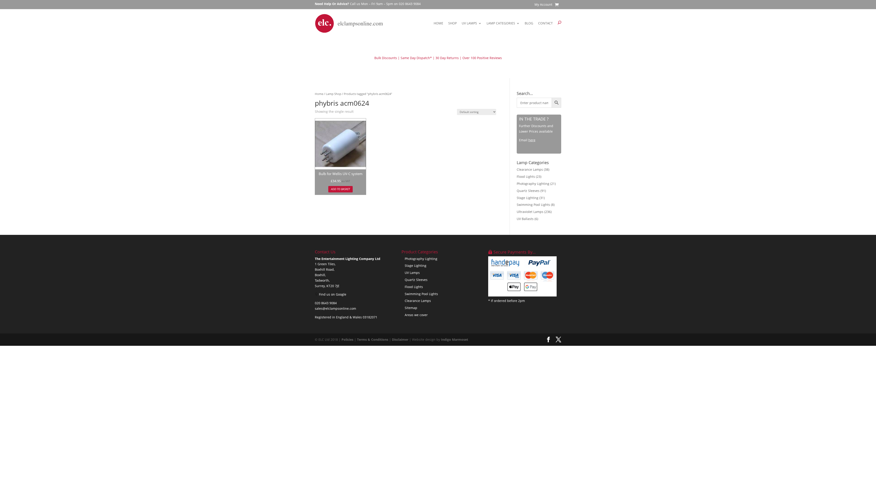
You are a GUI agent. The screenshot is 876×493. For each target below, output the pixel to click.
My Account (543, 5)
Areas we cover (416, 315)
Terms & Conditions (372, 339)
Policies (347, 339)
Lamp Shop (333, 94)
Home (438, 23)
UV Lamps (469, 23)
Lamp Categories (501, 23)
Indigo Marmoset (454, 339)
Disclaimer (400, 339)
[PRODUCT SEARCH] (559, 23)
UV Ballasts (525, 219)
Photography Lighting (533, 183)
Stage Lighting (527, 198)
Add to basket (340, 189)
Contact (545, 23)
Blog (529, 23)
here (531, 140)
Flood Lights (526, 176)
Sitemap (411, 308)
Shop (452, 23)
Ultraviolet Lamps (530, 212)
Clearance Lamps (530, 169)
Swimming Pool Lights (533, 204)
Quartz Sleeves (528, 191)
